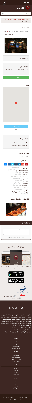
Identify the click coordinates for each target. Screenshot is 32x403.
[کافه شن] (16, 209)
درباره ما (16, 342)
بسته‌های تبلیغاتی (16, 375)
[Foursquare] (10, 308)
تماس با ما (16, 344)
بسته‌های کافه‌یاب (16, 388)
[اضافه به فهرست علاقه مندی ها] (16, 131)
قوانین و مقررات (16, 348)
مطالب (16, 373)
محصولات (16, 382)
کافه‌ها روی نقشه (16, 357)
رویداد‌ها (16, 368)
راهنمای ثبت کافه (16, 362)
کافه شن (23, 209)
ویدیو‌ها (16, 371)
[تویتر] (22, 308)
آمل (4, 31)
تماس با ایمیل (15, 78)
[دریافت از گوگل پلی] (16, 274)
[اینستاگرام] (13, 308)
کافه (8, 31)
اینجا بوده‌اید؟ (16, 127)
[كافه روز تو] (16, 45)
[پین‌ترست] (16, 308)
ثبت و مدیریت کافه (16, 359)
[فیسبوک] (19, 308)
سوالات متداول (16, 346)
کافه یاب (26, 2)
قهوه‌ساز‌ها (16, 386)
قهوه (16, 384)
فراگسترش (12, 400)
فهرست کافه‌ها (16, 355)
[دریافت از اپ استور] (16, 281)
